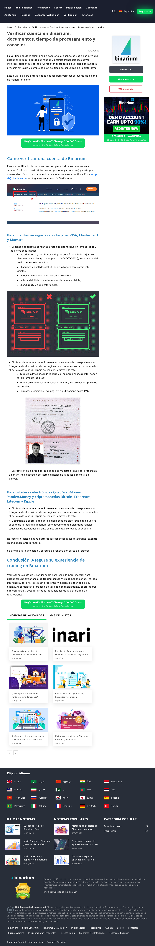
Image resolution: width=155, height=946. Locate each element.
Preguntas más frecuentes (42, 932)
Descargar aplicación (47, 14)
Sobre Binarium (30, 927)
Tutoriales (87, 14)
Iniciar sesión (74, 7)
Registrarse (43, 7)
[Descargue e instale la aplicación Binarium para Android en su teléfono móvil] (61, 844)
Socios (120, 927)
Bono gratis (127, 89)
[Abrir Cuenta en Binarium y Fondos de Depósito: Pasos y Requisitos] (12, 844)
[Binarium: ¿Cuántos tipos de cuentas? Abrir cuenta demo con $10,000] (28, 635)
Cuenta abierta (126, 79)
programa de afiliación (55, 927)
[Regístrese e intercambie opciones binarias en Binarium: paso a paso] (28, 720)
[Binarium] (126, 62)
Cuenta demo (68, 932)
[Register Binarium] (126, 115)
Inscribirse (95, 927)
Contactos (133, 927)
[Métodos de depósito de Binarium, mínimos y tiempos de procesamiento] (72, 720)
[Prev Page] (9, 752)
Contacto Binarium (56, 942)
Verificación (70, 14)
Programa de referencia (92, 932)
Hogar (7, 7)
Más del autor (60, 615)
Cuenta (109, 927)
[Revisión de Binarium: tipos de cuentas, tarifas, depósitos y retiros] (72, 635)
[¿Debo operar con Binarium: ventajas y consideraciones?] (28, 677)
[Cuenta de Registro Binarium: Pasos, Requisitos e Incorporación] (12, 829)
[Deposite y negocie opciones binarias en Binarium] (61, 859)
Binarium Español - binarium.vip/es (26, 942)
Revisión (25, 14)
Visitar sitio (126, 69)
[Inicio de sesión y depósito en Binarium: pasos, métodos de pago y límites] (12, 859)
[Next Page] (15, 752)
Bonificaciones (23, 7)
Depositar (91, 7)
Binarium (13, 927)
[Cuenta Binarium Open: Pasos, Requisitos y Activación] (72, 677)
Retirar (58, 7)
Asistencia (10, 14)
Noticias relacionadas (27, 615)
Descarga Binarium (119, 932)
